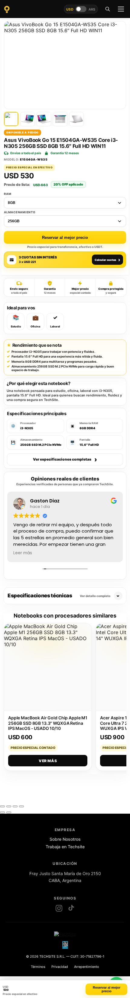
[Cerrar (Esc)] (21, 806)
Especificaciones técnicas (59, 596)
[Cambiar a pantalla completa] (8, 806)
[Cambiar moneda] (81, 9)
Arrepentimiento (86, 967)
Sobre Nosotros (65, 839)
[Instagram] (59, 908)
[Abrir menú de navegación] (120, 9)
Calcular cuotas (107, 260)
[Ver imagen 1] (11, 119)
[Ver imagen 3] (44, 119)
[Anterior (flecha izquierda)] (2, 812)
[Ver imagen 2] (27, 119)
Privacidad (59, 967)
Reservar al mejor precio (65, 237)
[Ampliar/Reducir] (2, 806)
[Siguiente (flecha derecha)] (8, 812)
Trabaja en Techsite (65, 846)
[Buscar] (107, 9)
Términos (38, 967)
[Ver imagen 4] (60, 119)
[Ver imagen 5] (76, 119)
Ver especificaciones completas (65, 459)
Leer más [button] (22, 553)
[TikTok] (71, 908)
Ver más (48, 761)
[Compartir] (15, 806)
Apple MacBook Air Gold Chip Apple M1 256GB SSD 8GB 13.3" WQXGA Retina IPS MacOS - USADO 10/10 (47, 723)
